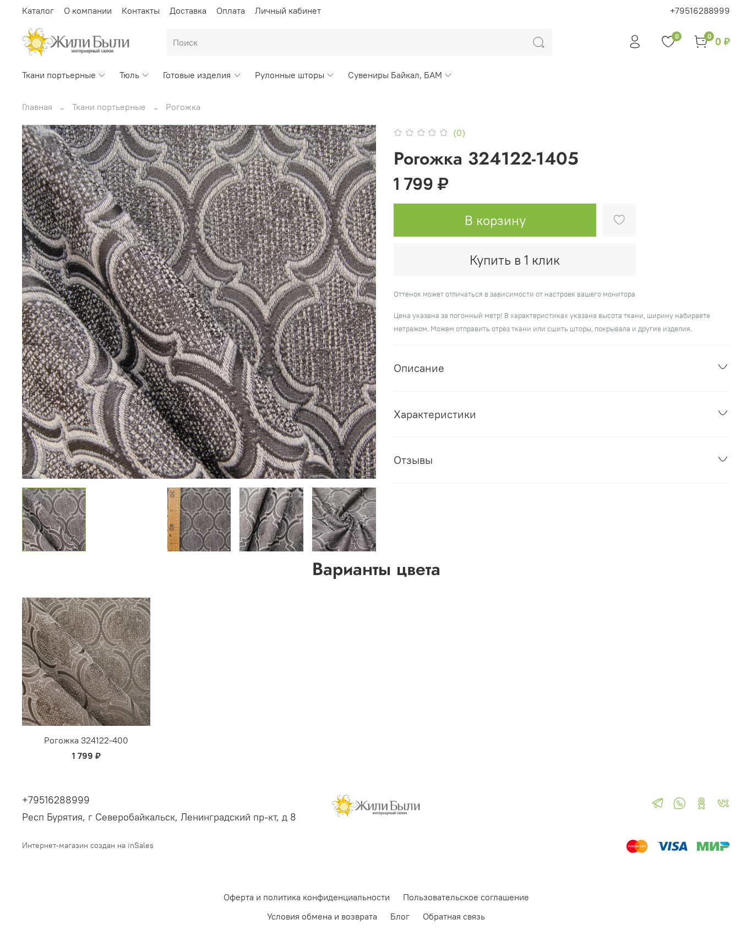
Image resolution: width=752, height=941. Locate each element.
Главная (37, 106)
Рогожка (183, 106)
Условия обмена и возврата (322, 916)
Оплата (230, 10)
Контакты (141, 10)
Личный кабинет (288, 10)
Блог (400, 916)
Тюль (129, 74)
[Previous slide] (39, 301)
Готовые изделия (197, 74)
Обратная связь (454, 916)
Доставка (188, 10)
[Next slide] (358, 301)
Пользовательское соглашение (466, 896)
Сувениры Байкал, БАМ (395, 74)
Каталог (38, 10)
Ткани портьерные (59, 74)
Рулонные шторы (289, 74)
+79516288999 (700, 10)
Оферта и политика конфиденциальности (307, 896)
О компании (88, 10)
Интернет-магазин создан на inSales (88, 845)
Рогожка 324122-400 (86, 740)
